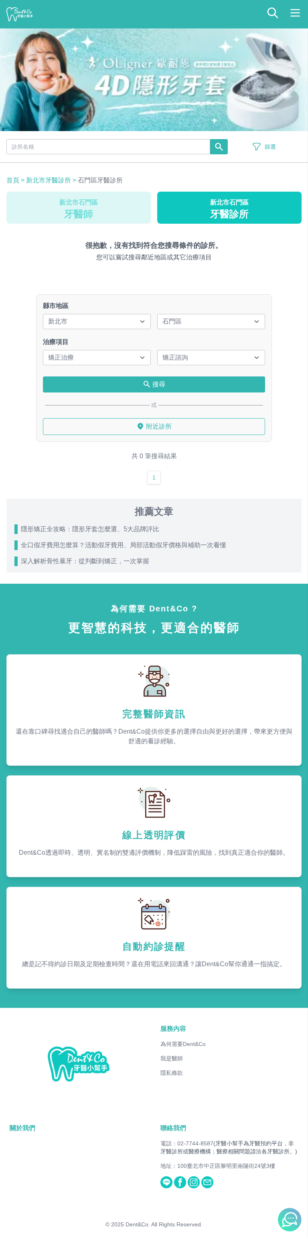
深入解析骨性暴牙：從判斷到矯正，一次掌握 (85, 561)
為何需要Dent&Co (183, 1044)
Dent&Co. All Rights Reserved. (164, 1224)
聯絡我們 (173, 1128)
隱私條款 (171, 1073)
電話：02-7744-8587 (186, 1143)
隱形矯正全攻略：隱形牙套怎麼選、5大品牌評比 (90, 529)
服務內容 (173, 1028)
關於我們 (22, 1128)
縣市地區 (56, 305)
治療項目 (56, 341)
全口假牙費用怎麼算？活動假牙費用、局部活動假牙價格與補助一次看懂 (123, 545)
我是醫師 (171, 1058)
